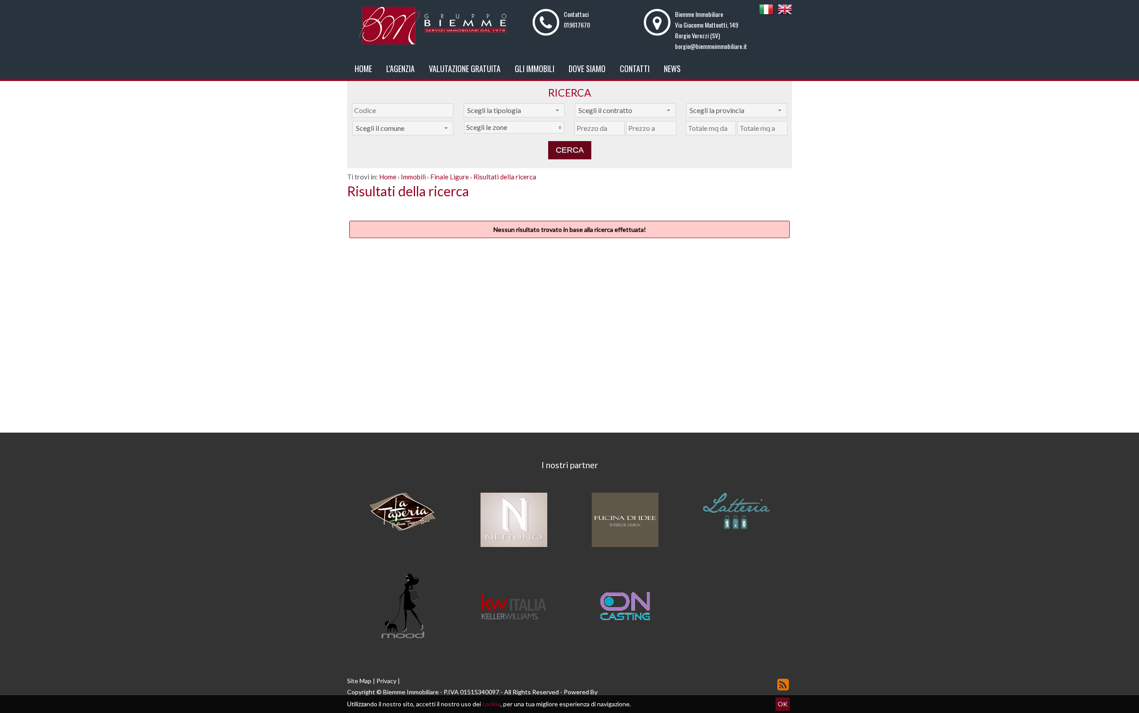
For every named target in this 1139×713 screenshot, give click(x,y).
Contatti (635, 68)
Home (363, 68)
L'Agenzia (400, 68)
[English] (785, 14)
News (672, 68)
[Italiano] (766, 14)
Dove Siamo (587, 68)
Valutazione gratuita (465, 68)
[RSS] (783, 684)
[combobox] (514, 110)
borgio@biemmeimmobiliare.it (711, 46)
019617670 (577, 24)
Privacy (386, 681)
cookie (491, 704)
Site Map (359, 681)
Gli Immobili (534, 68)
